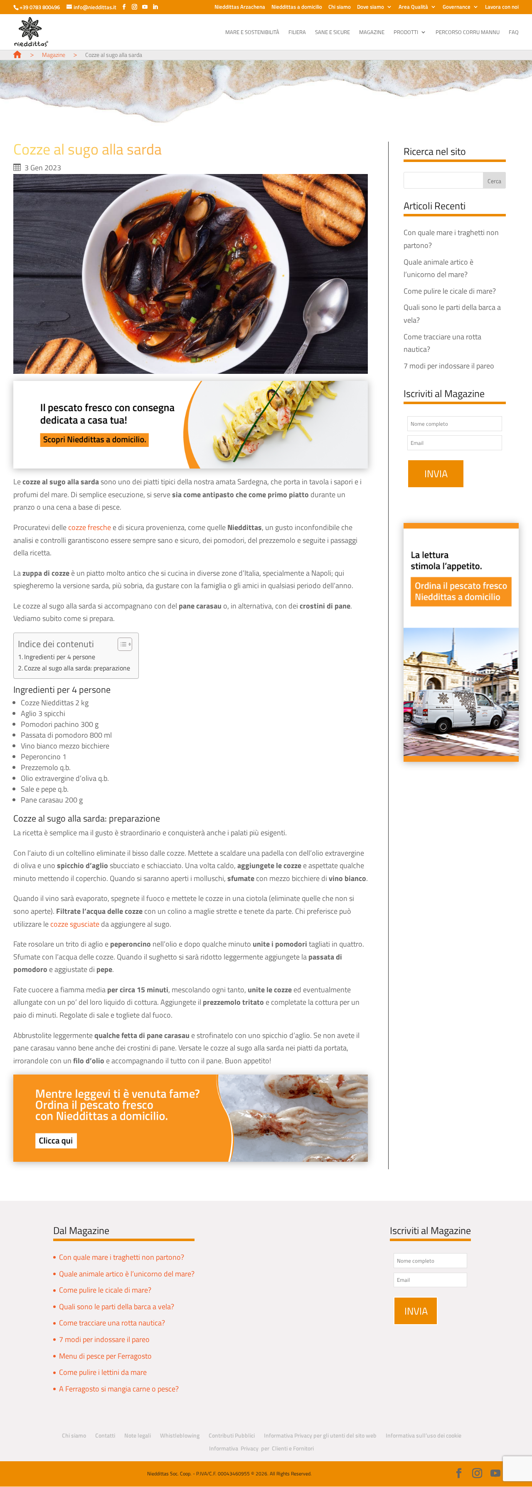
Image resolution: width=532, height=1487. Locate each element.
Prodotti (406, 32)
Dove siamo (370, 7)
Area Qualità (413, 7)
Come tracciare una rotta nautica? (112, 1322)
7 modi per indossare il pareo (449, 365)
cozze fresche (89, 527)
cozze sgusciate (74, 924)
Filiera (297, 32)
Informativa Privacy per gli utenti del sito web (320, 1435)
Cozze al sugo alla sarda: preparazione (77, 668)
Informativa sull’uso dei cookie (423, 1435)
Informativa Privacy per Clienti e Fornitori (261, 1448)
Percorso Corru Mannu (468, 32)
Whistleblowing (180, 1435)
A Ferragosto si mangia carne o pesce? (119, 1388)
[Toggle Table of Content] (120, 644)
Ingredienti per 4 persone (59, 657)
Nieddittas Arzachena (239, 7)
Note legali (137, 1435)
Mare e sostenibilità (252, 32)
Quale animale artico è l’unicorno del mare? (127, 1273)
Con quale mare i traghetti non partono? (121, 1257)
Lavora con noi (502, 7)
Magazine (371, 32)
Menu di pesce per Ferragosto (105, 1356)
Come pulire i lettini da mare (103, 1372)
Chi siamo (339, 7)
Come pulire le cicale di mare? (450, 291)
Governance (456, 7)
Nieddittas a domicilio (296, 7)
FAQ (514, 32)
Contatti (105, 1435)
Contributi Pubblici (232, 1435)
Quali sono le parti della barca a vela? (116, 1306)
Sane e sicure (332, 32)
